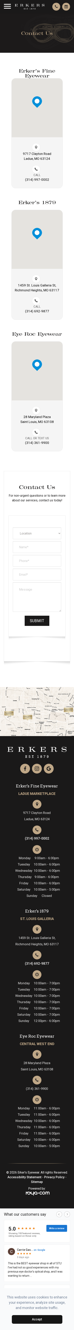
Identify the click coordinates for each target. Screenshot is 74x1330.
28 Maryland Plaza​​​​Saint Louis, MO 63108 (37, 419)
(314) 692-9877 (37, 963)
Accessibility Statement (24, 1177)
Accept (37, 1319)
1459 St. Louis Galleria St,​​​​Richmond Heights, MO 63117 (37, 287)
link (16, 713)
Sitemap (37, 1182)
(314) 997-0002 (37, 180)
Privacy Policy (54, 1177)
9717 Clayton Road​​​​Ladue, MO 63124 (37, 156)
